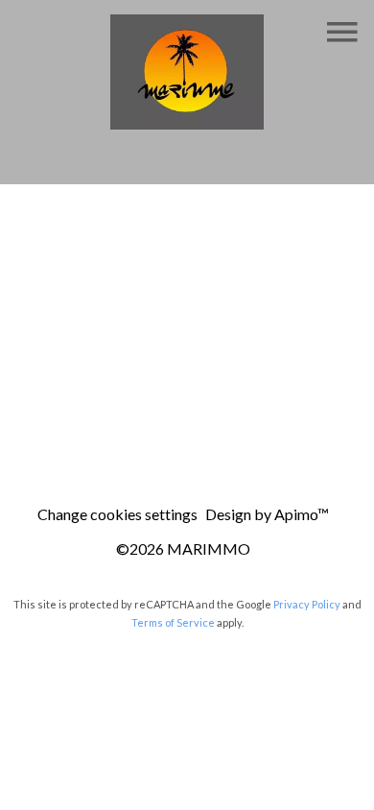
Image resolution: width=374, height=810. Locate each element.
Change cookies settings (117, 514)
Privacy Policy (306, 604)
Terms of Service (173, 622)
